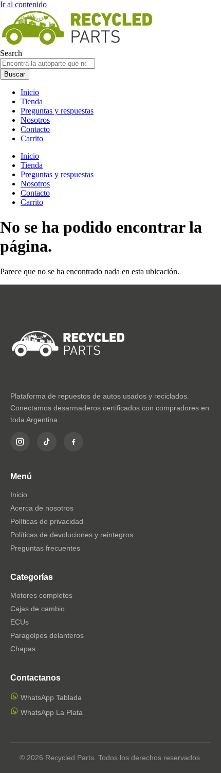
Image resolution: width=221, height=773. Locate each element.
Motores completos (41, 595)
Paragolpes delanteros (47, 635)
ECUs (19, 622)
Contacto (35, 129)
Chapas (22, 649)
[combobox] (47, 63)
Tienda (32, 101)
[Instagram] (20, 441)
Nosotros (35, 120)
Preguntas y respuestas (57, 110)
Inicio (30, 92)
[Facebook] (73, 441)
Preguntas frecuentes (45, 548)
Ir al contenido (23, 4)
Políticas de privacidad (46, 521)
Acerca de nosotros (41, 508)
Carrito (32, 138)
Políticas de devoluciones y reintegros (71, 535)
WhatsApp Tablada (50, 697)
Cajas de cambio (37, 609)
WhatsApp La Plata (51, 712)
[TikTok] (47, 441)
